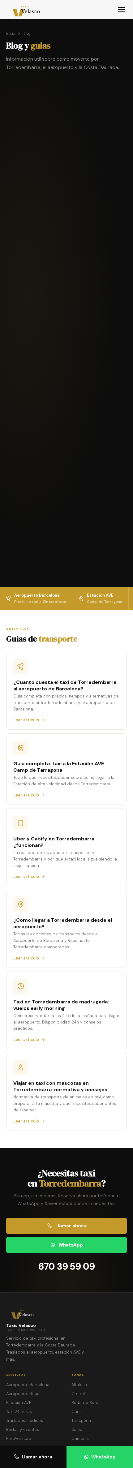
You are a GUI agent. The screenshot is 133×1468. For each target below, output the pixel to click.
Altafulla (79, 1384)
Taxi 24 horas (19, 1411)
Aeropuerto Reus (22, 1393)
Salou (76, 1429)
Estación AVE (18, 1402)
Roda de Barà (84, 1402)
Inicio (10, 33)
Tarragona (81, 1420)
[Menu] (121, 9)
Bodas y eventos (22, 1429)
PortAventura (18, 1438)
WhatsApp (103, 1457)
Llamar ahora (37, 1457)
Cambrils (80, 1438)
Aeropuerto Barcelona (27, 1384)
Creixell (78, 1393)
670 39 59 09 (66, 1266)
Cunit (76, 1411)
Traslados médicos (24, 1420)
